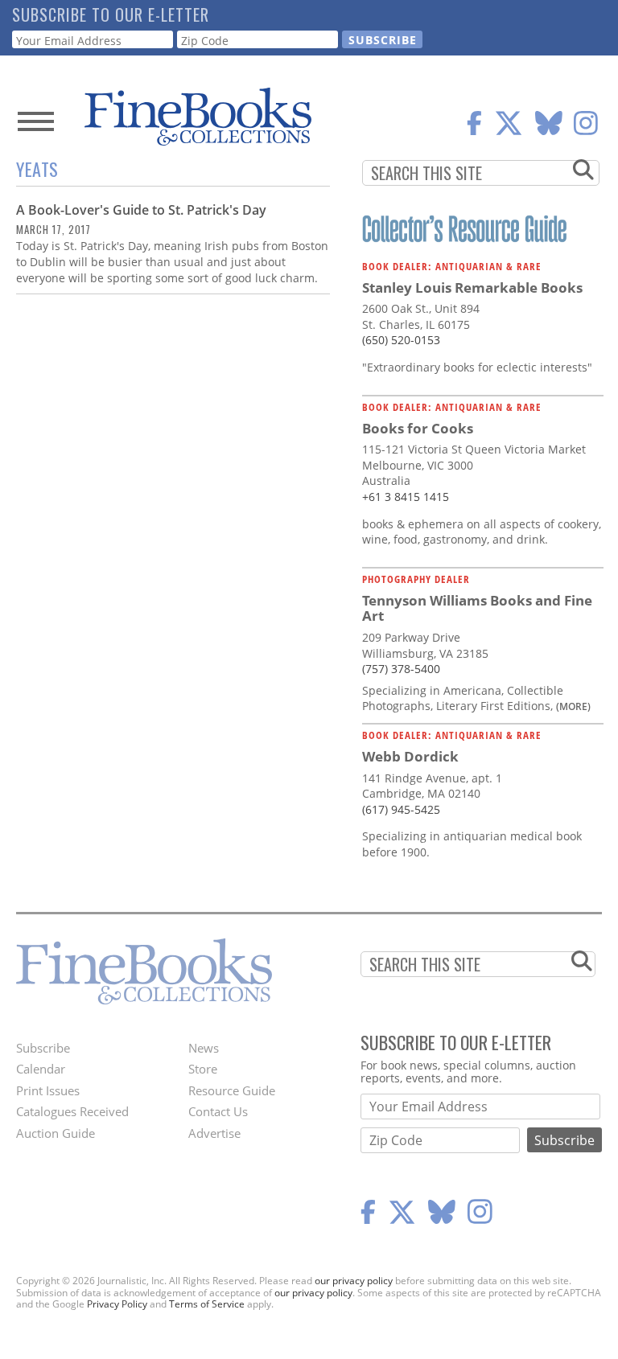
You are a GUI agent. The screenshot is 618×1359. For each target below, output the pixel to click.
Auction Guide (55, 1133)
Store (202, 1069)
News (203, 1048)
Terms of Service (207, 1304)
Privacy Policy (117, 1304)
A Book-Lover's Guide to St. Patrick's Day (141, 210)
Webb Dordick (410, 756)
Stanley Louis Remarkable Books (472, 287)
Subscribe (43, 1048)
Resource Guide (231, 1090)
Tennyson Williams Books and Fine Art (477, 608)
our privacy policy (354, 1280)
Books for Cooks (417, 428)
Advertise (214, 1133)
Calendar (40, 1069)
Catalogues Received (72, 1111)
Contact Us (218, 1111)
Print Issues (48, 1090)
